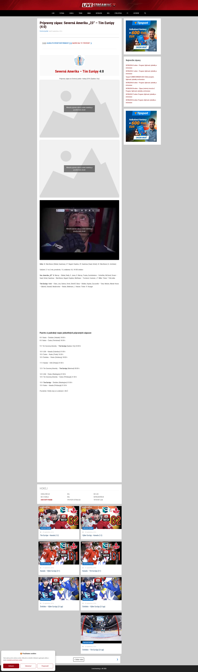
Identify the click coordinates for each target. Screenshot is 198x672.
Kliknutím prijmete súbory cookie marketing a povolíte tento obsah (79, 109)
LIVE (53, 13)
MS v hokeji (45, 497)
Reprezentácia (99, 497)
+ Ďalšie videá (78, 660)
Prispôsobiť (45, 666)
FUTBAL (62, 13)
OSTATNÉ (136, 13)
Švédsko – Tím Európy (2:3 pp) (93, 650)
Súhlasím (11, 666)
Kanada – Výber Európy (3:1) (50, 571)
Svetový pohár (44, 31)
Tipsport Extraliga (73, 500)
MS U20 (96, 494)
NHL (68, 497)
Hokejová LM (45, 494)
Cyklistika (118, 13)
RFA (108, 13)
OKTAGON (99, 13)
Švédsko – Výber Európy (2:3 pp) (93, 607)
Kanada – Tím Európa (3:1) (91, 571)
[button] (52, 653)
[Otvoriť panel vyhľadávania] (145, 13)
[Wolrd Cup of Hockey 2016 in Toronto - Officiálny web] (79, 65)
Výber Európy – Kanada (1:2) (92, 535)
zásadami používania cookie (14, 660)
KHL (68, 494)
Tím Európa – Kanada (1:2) (49, 535)
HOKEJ (72, 13)
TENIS (80, 13)
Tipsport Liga (98, 500)
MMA (89, 13)
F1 (127, 13)
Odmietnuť (28, 666)
